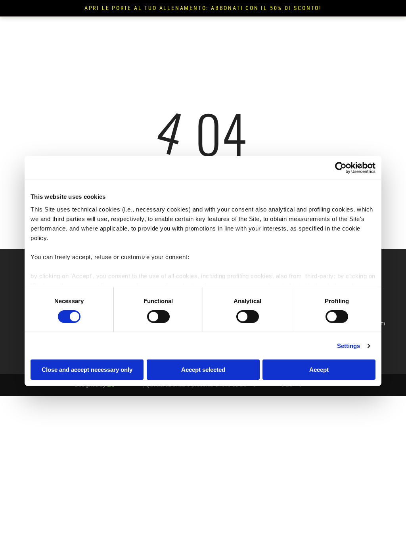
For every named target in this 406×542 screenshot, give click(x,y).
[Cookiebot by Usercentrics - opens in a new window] (340, 168)
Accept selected (203, 369)
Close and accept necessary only (87, 369)
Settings (348, 345)
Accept (319, 369)
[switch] (158, 316)
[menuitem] (198, 27)
